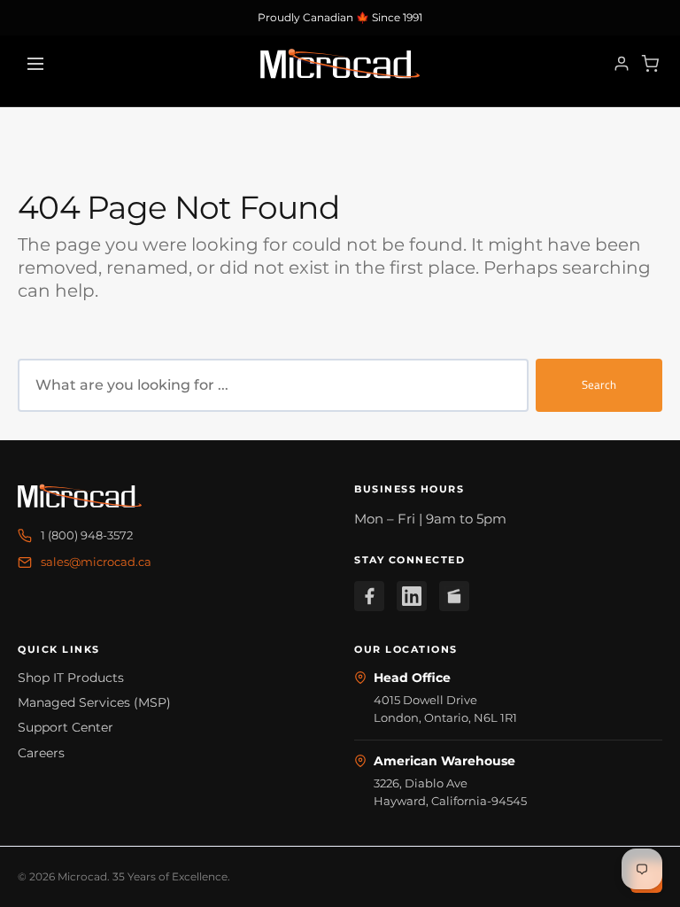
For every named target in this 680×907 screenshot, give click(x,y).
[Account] (621, 64)
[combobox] (273, 385)
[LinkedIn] (412, 596)
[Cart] (650, 64)
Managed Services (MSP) (94, 702)
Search (599, 384)
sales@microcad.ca (96, 561)
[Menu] (35, 64)
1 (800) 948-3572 (87, 535)
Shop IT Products (71, 678)
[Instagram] (454, 596)
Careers (41, 753)
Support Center (65, 727)
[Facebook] (369, 596)
